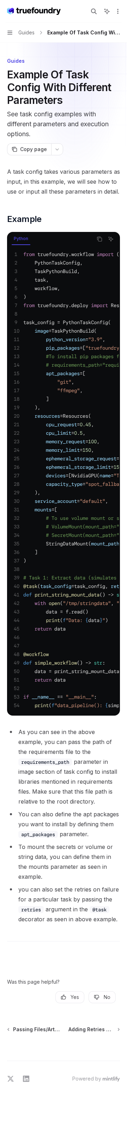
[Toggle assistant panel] (107, 11)
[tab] (21, 238)
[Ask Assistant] (110, 239)
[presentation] (63, 480)
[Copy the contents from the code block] (99, 239)
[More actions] (117, 11)
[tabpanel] (63, 480)
